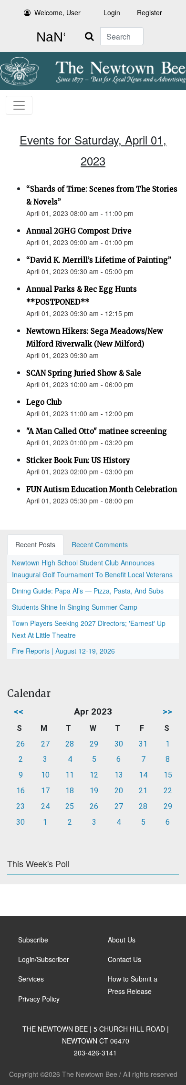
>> (167, 711)
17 (45, 790)
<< (18, 711)
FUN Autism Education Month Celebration (101, 489)
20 (118, 790)
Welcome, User (57, 12)
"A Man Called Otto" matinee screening (96, 431)
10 (45, 774)
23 (20, 806)
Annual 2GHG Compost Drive (79, 230)
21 (143, 790)
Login (111, 12)
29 (94, 743)
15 (168, 774)
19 (94, 790)
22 (168, 790)
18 (69, 790)
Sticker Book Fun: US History (78, 460)
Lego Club (44, 402)
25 (69, 806)
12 (94, 774)
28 (69, 743)
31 (143, 743)
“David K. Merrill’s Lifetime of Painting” (98, 260)
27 (45, 743)
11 (69, 774)
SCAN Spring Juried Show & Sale (83, 373)
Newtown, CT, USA (48, 37)
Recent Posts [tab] (35, 544)
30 (118, 743)
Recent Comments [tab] (100, 544)
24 (45, 806)
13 (118, 774)
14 (143, 774)
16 (20, 790)
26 (20, 743)
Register (149, 12)
